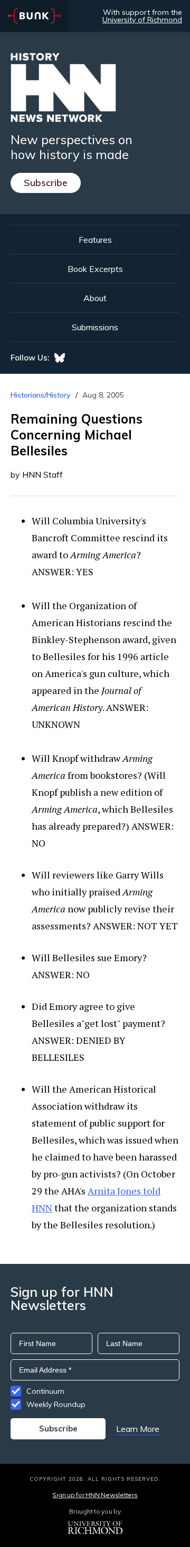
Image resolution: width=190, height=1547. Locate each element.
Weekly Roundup (56, 1404)
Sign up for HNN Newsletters (94, 1495)
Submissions (95, 327)
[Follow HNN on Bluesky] (59, 358)
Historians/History (41, 395)
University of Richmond (142, 19)
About (95, 298)
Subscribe (46, 183)
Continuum (45, 1391)
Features (95, 239)
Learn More (137, 1428)
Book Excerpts (95, 268)
